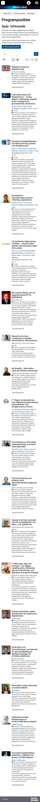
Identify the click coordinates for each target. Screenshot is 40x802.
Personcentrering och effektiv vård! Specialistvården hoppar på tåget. (24, 481)
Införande (16, 74)
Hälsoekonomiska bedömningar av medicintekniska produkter (24, 719)
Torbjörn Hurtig (33, 151)
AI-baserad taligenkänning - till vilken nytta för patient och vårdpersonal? (24, 143)
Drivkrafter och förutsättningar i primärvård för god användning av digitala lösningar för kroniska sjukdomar (25, 651)
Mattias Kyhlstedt (18, 451)
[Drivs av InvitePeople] (28, 799)
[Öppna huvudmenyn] (36, 3)
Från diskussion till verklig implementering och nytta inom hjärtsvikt (24, 444)
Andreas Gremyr (17, 203)
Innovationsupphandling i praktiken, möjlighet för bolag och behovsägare (23, 755)
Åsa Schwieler (28, 488)
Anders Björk (16, 619)
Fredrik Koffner (29, 253)
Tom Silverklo (29, 451)
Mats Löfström (17, 300)
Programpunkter (19, 13)
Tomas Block (22, 151)
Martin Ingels (16, 255)
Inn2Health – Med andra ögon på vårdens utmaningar (25, 369)
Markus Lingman (29, 449)
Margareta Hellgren (29, 409)
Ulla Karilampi (30, 205)
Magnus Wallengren (19, 760)
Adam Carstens (17, 488)
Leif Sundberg (17, 409)
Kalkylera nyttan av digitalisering (20, 68)
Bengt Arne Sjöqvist (19, 575)
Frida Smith (28, 203)
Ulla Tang (30, 412)
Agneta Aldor (16, 527)
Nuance (14, 148)
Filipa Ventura (16, 343)
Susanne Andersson (19, 412)
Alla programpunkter (11, 47)
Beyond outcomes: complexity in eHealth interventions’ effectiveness (24, 338)
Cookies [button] (5, 799)
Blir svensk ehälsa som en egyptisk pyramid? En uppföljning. (23, 295)
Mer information (17, 87)
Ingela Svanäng (17, 724)
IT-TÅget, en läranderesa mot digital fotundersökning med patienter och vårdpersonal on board (25, 403)
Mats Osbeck (27, 106)
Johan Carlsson (17, 106)
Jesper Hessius (23, 148)
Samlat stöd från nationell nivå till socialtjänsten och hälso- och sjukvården (24, 522)
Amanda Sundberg (18, 72)
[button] (29, 3)
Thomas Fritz (26, 255)
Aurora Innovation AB (19, 251)
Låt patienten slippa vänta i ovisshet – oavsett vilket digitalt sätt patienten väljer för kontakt (24, 244)
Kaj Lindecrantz (31, 575)
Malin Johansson (31, 373)
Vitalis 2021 (7, 13)
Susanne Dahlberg (18, 205)
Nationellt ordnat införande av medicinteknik (24, 686)
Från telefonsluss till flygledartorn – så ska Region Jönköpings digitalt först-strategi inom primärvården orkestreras (24, 99)
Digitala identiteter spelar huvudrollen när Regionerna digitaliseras (24, 613)
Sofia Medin (16, 690)
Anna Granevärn (17, 449)
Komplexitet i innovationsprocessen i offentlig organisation (22, 197)
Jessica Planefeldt (18, 373)
